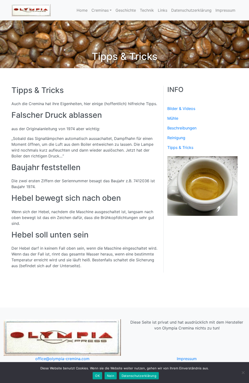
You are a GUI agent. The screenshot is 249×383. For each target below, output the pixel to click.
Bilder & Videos (181, 108)
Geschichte (126, 10)
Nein (110, 376)
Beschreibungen (181, 128)
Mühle (172, 118)
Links (162, 10)
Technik (147, 10)
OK (97, 376)
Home (82, 10)
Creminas (100, 10)
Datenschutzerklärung (191, 10)
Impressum (225, 10)
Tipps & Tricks (180, 147)
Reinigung (176, 137)
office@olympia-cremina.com (62, 358)
